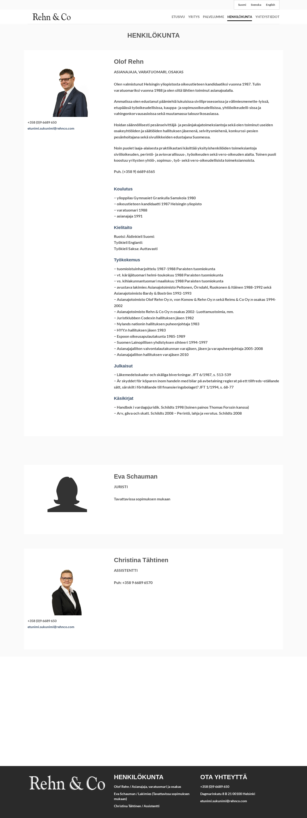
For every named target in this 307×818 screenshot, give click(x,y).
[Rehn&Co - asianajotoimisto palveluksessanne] (52, 17)
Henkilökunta (239, 17)
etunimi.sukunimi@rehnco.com (51, 128)
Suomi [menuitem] (242, 4)
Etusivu (178, 17)
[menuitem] (242, 5)
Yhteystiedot (267, 17)
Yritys (194, 17)
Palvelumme (213, 17)
